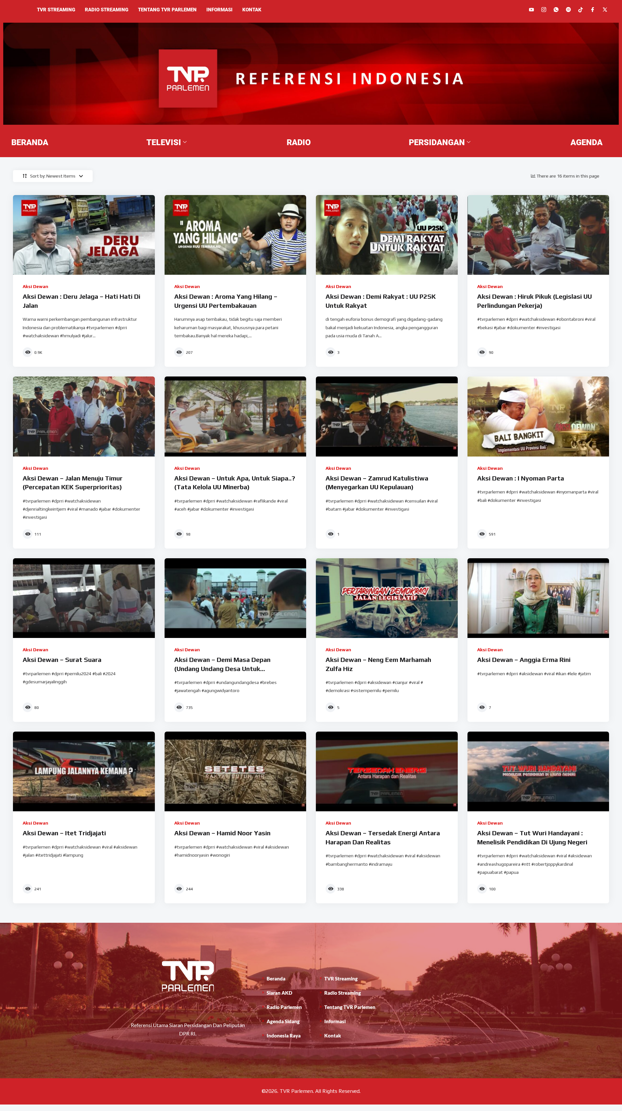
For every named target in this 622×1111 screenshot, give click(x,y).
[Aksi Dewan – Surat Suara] (84, 598)
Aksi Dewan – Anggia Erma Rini (523, 659)
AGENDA (586, 142)
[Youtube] (531, 9)
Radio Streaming (106, 10)
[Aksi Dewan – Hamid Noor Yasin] (235, 771)
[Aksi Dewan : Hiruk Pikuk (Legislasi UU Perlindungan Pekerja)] (538, 235)
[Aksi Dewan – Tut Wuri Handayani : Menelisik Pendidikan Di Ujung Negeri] (538, 771)
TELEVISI (163, 142)
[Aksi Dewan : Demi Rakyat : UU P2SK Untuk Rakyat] (387, 235)
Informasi (219, 10)
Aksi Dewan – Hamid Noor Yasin (222, 833)
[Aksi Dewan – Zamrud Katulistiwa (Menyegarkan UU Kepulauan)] (387, 416)
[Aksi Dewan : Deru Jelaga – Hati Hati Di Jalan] (84, 235)
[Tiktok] (580, 9)
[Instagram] (543, 9)
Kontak (251, 10)
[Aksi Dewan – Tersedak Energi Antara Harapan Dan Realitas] (387, 771)
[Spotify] (568, 9)
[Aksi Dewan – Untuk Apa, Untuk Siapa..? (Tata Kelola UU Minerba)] (235, 416)
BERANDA (29, 142)
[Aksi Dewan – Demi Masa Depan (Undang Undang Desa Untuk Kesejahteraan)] (235, 598)
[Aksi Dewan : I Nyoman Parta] (538, 416)
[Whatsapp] (556, 9)
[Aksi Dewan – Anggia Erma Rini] (538, 598)
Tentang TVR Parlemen (167, 10)
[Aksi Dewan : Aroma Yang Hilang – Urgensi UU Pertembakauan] (235, 235)
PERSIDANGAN (437, 142)
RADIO (299, 142)
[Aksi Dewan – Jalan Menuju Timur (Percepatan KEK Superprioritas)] (84, 416)
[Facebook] (592, 9)
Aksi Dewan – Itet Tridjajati (64, 833)
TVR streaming (56, 10)
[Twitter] (605, 9)
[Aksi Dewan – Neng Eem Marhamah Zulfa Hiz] (387, 598)
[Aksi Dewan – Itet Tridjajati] (84, 771)
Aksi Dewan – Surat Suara (62, 659)
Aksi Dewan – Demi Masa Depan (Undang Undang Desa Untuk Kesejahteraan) (222, 668)
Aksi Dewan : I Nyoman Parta (520, 478)
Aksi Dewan (35, 286)
